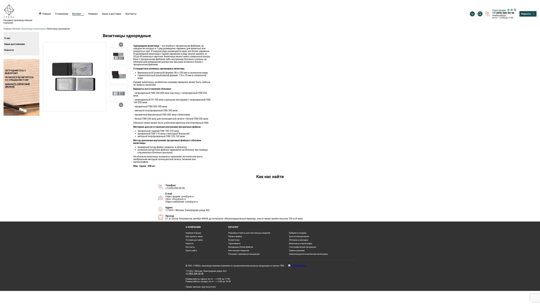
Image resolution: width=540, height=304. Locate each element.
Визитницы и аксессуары (33, 29)
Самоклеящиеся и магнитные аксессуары (308, 254)
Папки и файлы (235, 236)
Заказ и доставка (111, 14)
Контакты (130, 14)
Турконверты (234, 243)
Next (121, 105)
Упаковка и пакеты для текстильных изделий (249, 233)
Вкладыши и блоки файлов (240, 247)
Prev (121, 44)
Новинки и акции (193, 233)
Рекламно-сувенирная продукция (244, 254)
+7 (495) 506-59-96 (175, 188)
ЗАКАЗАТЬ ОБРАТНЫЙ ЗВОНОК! (17, 85)
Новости (526, 14)
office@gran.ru (179, 199)
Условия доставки (194, 240)
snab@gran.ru (191, 201)
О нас (7, 38)
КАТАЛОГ (233, 227)
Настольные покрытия (238, 250)
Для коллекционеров (299, 236)
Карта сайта (191, 250)
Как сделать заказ (194, 236)
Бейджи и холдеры (298, 233)
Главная (46, 14)
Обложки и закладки (298, 240)
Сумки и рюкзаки (297, 250)
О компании (61, 14)
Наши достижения (14, 44)
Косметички (233, 240)
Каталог (76, 14)
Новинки (93, 14)
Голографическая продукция (302, 247)
